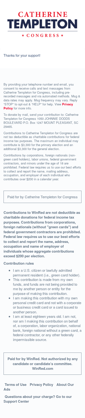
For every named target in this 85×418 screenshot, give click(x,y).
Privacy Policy (41, 384)
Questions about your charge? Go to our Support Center (38, 399)
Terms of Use (15, 384)
